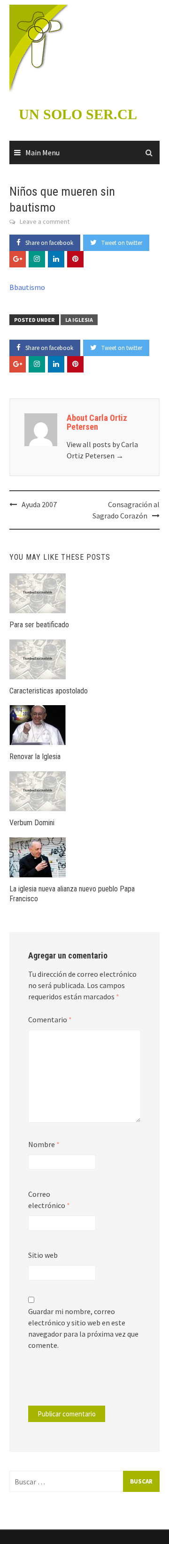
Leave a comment (44, 221)
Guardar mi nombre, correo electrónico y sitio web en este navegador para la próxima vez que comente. (83, 1328)
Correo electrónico (49, 1199)
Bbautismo (27, 287)
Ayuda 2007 (39, 504)
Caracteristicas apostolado (48, 690)
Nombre (44, 1144)
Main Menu (42, 152)
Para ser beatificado (39, 624)
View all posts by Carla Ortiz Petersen (102, 450)
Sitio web (43, 1255)
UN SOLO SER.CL (78, 114)
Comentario (50, 1019)
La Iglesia (79, 319)
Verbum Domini (31, 822)
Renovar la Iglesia (35, 756)
